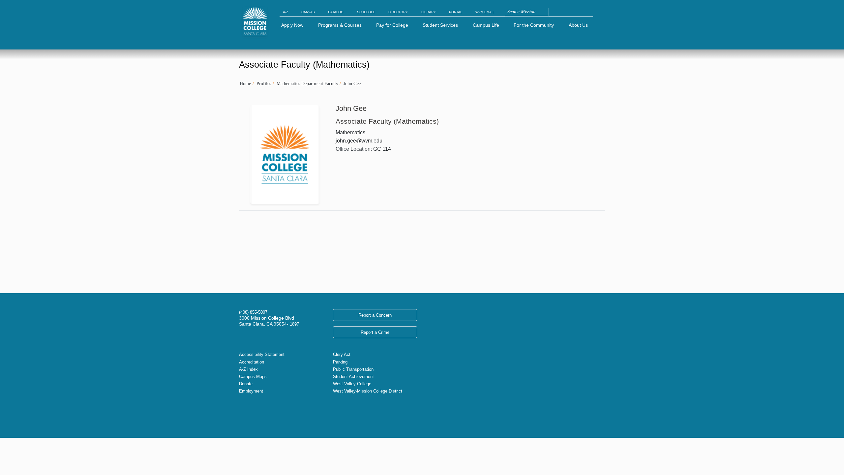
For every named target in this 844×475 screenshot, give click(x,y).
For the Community (534, 25)
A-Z (285, 12)
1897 (293, 324)
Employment (251, 391)
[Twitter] (241, 411)
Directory (398, 12)
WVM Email (485, 12)
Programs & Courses (340, 25)
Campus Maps (253, 376)
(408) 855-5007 (253, 312)
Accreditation (251, 362)
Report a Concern (375, 315)
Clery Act (341, 354)
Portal (455, 12)
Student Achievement (353, 376)
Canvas (308, 12)
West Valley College (352, 383)
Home (245, 83)
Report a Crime (375, 332)
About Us (578, 25)
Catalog (336, 12)
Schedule (366, 12)
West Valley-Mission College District (367, 391)
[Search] (552, 12)
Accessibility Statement (262, 354)
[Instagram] (252, 411)
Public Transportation (353, 369)
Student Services (440, 25)
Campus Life (486, 25)
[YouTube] (257, 411)
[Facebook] (247, 411)
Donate (246, 383)
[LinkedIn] (262, 411)
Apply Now (292, 25)
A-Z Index (248, 369)
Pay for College (392, 25)
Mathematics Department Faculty (307, 83)
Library (428, 12)
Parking (340, 362)
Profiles (263, 83)
